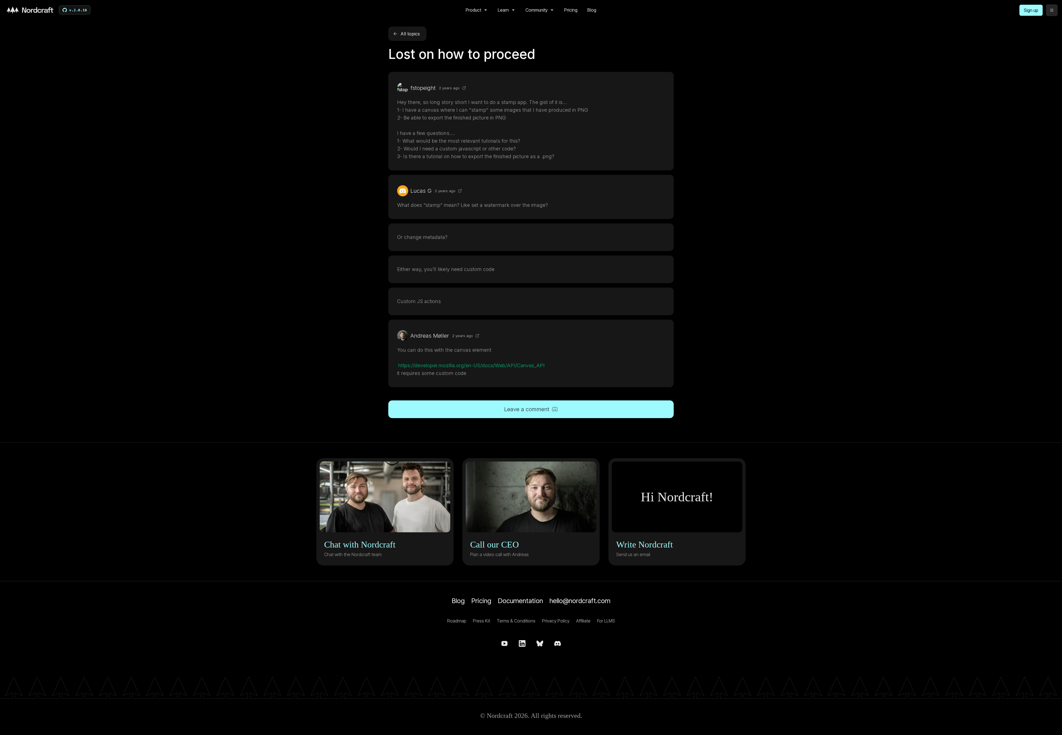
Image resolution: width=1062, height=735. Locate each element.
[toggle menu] (1052, 10)
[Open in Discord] (464, 88)
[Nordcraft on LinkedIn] (522, 643)
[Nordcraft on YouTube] (504, 643)
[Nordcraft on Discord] (557, 643)
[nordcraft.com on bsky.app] (539, 643)
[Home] (30, 10)
